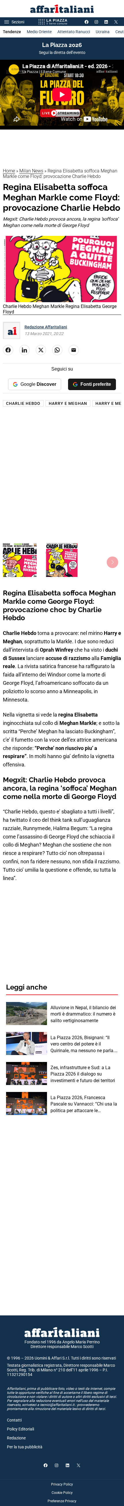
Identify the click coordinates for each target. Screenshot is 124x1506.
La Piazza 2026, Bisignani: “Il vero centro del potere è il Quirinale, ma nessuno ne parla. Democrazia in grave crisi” (82, 1044)
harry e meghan (68, 403)
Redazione (16, 1438)
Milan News (31, 171)
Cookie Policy (62, 1493)
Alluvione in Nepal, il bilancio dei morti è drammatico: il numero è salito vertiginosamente (83, 1014)
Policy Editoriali (20, 1429)
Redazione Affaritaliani (46, 327)
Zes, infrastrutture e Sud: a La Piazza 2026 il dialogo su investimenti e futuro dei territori (82, 1074)
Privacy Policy (62, 1484)
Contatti (14, 1420)
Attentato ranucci (73, 31)
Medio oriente (39, 31)
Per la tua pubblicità (24, 1447)
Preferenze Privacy (62, 1501)
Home (9, 171)
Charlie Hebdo (23, 403)
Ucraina (103, 31)
